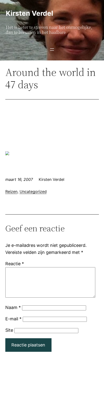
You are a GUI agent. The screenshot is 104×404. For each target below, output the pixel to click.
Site (9, 330)
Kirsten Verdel (29, 13)
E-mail (13, 318)
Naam (13, 307)
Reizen (11, 191)
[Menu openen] (52, 49)
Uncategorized (33, 191)
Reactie (14, 263)
